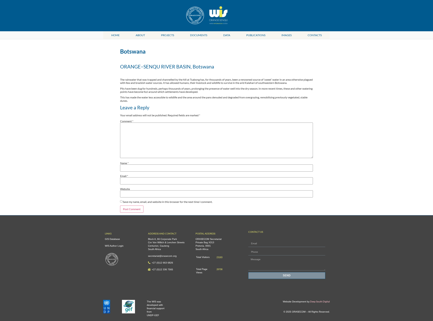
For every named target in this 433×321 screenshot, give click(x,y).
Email (124, 176)
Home (115, 35)
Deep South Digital (320, 301)
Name (124, 163)
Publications (255, 35)
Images (286, 35)
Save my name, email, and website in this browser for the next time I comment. (167, 201)
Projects (167, 35)
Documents (198, 35)
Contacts (315, 35)
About (140, 35)
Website (125, 189)
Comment (126, 121)
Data (226, 35)
